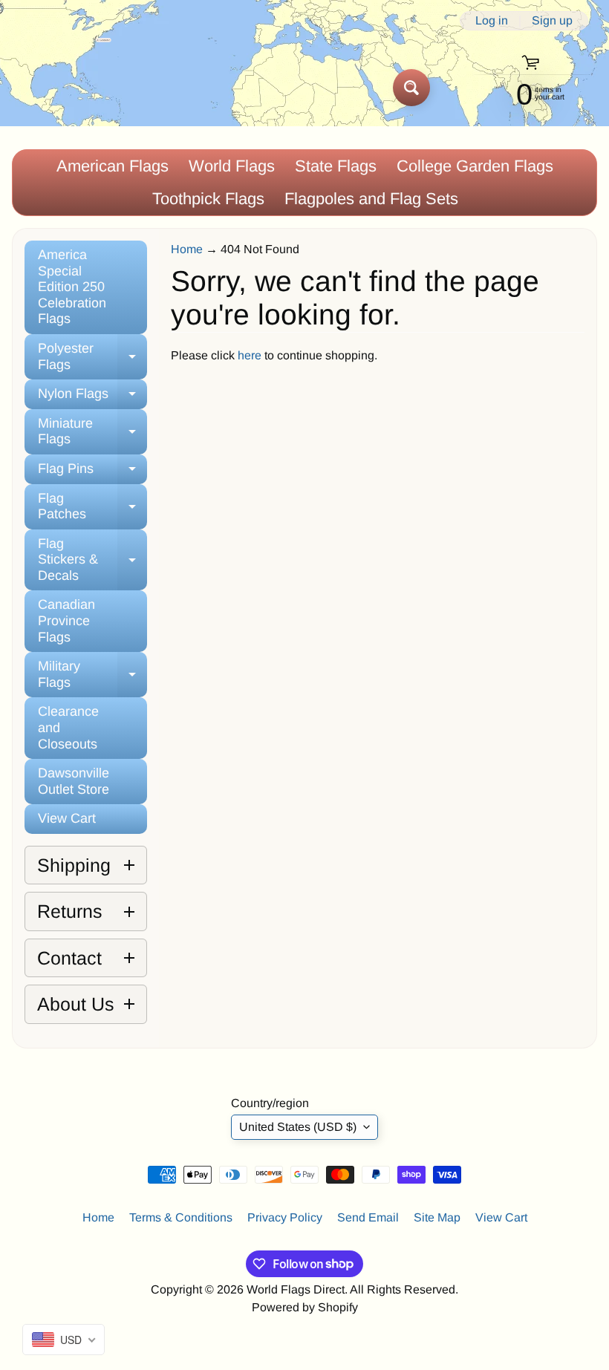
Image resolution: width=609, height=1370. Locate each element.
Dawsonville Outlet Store (73, 781)
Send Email (368, 1217)
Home (187, 249)
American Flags (112, 166)
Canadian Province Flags (66, 620)
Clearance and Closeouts (68, 727)
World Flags (232, 166)
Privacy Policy (284, 1217)
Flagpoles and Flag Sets (371, 198)
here (249, 355)
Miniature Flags (92, 432)
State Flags (336, 166)
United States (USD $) (297, 1127)
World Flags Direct (296, 1289)
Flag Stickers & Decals (92, 559)
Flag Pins (92, 472)
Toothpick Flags (208, 198)
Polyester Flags (92, 357)
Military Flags (92, 675)
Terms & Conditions (180, 1217)
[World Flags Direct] (62, 87)
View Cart (67, 818)
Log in (491, 21)
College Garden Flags (475, 166)
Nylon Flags (92, 397)
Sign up (552, 21)
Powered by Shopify (305, 1307)
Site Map (437, 1217)
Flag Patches (92, 507)
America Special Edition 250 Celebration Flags (72, 286)
